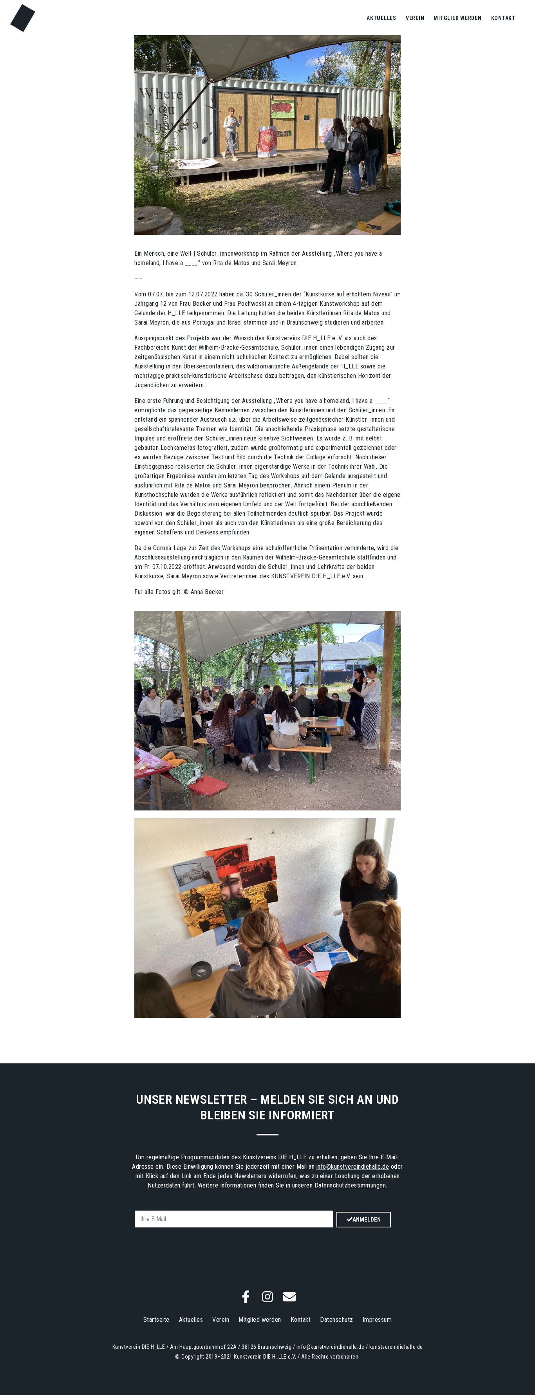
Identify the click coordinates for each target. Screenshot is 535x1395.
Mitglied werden (457, 18)
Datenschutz (336, 1319)
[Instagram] (267, 1296)
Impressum (377, 1319)
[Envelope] (289, 1296)
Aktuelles (381, 18)
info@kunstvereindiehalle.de (352, 1166)
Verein (415, 18)
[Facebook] (245, 1296)
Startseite (156, 1319)
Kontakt (503, 18)
